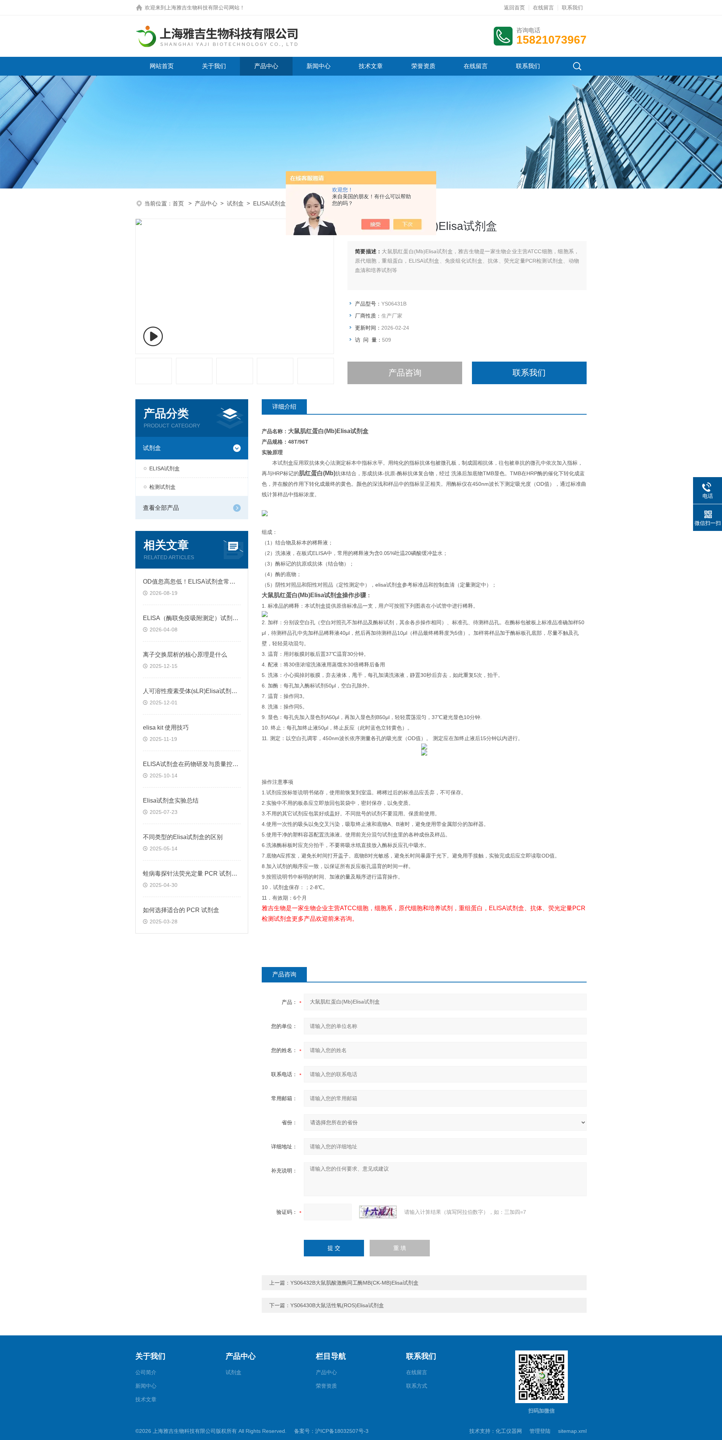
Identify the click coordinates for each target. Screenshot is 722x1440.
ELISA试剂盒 (269, 203)
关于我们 (214, 66)
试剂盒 (235, 203)
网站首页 (162, 66)
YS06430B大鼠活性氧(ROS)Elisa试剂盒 (337, 1305)
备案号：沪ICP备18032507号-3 (331, 1431)
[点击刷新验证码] (378, 1212)
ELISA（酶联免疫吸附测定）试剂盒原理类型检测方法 (215, 618)
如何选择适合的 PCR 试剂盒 (181, 910)
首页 (179, 203)
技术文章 (371, 66)
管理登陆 (540, 1431)
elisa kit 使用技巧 (166, 727)
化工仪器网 (509, 1431)
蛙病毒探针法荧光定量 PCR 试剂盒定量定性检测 (208, 873)
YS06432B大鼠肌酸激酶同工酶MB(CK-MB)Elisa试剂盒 (354, 1283)
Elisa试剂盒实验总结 (171, 800)
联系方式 (416, 1386)
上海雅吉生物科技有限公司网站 (203, 8)
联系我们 (572, 8)
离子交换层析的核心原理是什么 (185, 654)
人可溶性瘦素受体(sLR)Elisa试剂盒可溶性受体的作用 (214, 691)
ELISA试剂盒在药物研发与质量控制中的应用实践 (209, 764)
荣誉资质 (423, 66)
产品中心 (266, 66)
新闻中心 (318, 66)
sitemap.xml (572, 1431)
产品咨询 (405, 372)
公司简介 (145, 1372)
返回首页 (514, 8)
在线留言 (543, 8)
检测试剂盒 (162, 487)
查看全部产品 (161, 508)
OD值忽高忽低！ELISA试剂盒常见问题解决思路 (207, 581)
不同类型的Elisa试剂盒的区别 (183, 837)
